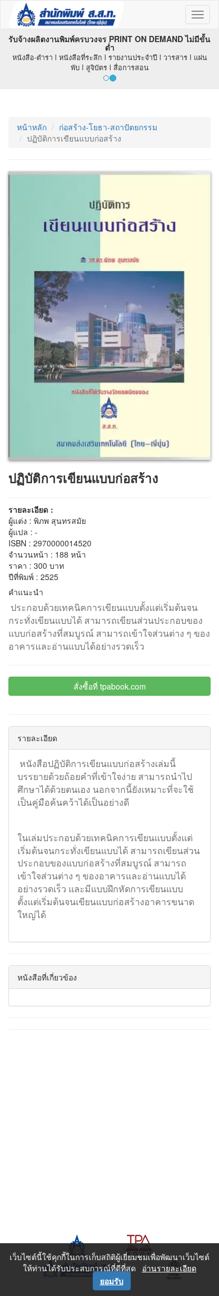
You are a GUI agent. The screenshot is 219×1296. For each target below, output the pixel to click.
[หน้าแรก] (67, 15)
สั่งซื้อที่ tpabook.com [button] (110, 686)
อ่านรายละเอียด (169, 1268)
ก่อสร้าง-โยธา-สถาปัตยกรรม (108, 127)
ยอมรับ (112, 1280)
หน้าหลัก (32, 127)
